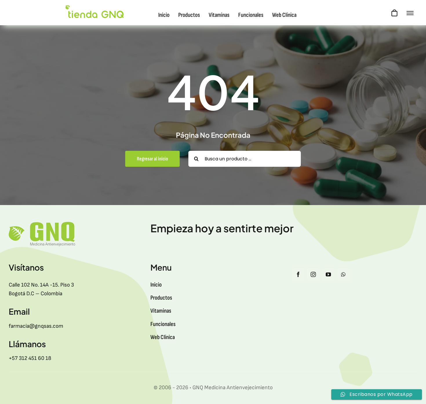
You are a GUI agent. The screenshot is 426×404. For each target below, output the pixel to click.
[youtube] (328, 274)
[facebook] (298, 274)
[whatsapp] (343, 274)
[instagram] (313, 274)
